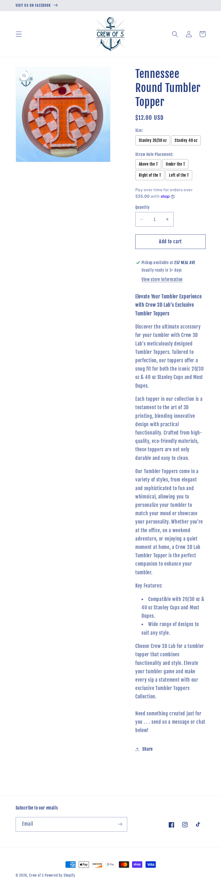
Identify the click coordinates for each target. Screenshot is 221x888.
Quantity (142, 207)
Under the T (175, 164)
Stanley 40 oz (186, 140)
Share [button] (147, 749)
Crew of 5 (36, 875)
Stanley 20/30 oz (153, 140)
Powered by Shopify (60, 875)
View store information (162, 279)
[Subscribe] (120, 824)
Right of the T (150, 175)
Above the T (148, 164)
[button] (19, 34)
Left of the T (179, 175)
